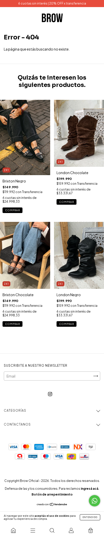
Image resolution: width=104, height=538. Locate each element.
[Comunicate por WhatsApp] (94, 500)
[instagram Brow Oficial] (50, 394)
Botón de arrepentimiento (52, 494)
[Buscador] (52, 530)
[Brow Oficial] (13, 530)
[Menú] (32, 530)
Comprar (12, 210)
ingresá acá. (90, 488)
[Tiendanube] (52, 504)
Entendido (90, 517)
